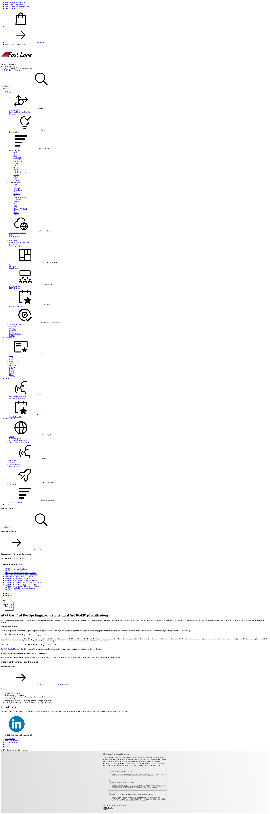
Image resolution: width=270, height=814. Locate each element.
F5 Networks (18, 199)
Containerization (14, 236)
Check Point (18, 190)
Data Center (13, 240)
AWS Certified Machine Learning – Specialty (20, 588)
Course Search (6, 88)
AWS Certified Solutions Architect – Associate (20, 573)
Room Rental (13, 466)
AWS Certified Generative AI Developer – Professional (23, 586)
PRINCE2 (12, 266)
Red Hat (16, 175)
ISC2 (15, 207)
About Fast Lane (10, 418)
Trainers (12, 462)
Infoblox (16, 205)
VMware (17, 180)
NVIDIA (17, 169)
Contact (17, 70)
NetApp (16, 167)
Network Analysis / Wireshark (19, 242)
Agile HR (12, 330)
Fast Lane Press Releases (17, 397)
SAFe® (11, 328)
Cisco (15, 156)
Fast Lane (17, 160)
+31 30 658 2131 (6, 70)
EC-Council (18, 158)
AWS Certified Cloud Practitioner (16, 569)
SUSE (16, 178)
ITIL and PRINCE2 (20, 209)
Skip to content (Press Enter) (14, 8)
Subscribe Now (37, 550)
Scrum (11, 332)
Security (12, 238)
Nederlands (40, 42)
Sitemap (7, 746)
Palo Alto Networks (20, 173)
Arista (16, 184)
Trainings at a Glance (16, 324)
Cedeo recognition (15, 439)
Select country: (10, 44)
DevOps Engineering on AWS (53, 685)
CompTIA (17, 194)
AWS (15, 152)
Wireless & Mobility (16, 246)
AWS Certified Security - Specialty (15, 649)
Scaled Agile (13, 268)
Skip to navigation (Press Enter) (15, 2)
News (7, 378)
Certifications (9, 338)
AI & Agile (13, 326)
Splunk (16, 177)
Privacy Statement (11, 742)
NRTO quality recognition (18, 440)
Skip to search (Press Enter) (14, 4)
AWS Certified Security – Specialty (17, 590)
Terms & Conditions (16, 502)
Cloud (11, 235)
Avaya (16, 186)
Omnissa (16, 171)
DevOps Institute (15, 334)
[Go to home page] (16, 62)
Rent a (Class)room (15, 306)
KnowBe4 (12, 114)
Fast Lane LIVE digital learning (19, 112)
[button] (20, 44)
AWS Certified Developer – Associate (17, 578)
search (3, 86)
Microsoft (17, 165)
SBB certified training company (19, 442)
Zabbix (16, 215)
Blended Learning (15, 286)
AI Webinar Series (15, 417)
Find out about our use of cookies (114, 805)
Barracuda (17, 188)
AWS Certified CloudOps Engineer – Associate (21, 580)
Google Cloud (18, 161)
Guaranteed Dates (15, 110)
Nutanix (16, 213)
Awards (11, 437)
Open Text (17, 211)
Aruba (16, 154)
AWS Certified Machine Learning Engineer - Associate (23, 582)
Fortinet (16, 201)
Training (8, 92)
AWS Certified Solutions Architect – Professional (21, 575)
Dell (15, 196)
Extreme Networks (20, 197)
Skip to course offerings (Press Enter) (17, 6)
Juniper (16, 163)
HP (15, 203)
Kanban (12, 336)
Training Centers (14, 464)
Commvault (17, 192)
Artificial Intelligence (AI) (18, 233)
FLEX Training (14, 288)
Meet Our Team (14, 460)
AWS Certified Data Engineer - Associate (19, 576)
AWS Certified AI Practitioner (15, 571)
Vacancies (12, 484)
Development (13, 244)
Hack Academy (14, 132)
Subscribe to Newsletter (17, 398)
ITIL (10, 264)
